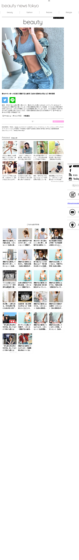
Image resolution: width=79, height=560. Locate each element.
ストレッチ (36, 127)
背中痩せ (43, 128)
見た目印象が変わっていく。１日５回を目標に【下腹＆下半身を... (40, 157)
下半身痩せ (23, 128)
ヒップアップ (57, 127)
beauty (10, 12)
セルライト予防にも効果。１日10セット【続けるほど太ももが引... (9, 177)
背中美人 (48, 128)
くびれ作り (30, 127)
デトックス (50, 127)
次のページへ (58, 121)
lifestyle (69, 12)
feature (49, 12)
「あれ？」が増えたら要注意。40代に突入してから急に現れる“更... (25, 157)
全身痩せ (33, 128)
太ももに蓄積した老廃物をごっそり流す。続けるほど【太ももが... (9, 157)
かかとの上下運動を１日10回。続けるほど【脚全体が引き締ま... (56, 157)
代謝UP (28, 128)
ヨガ (11, 128)
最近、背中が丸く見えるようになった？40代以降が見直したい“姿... (40, 177)
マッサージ (7, 128)
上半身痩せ (16, 128)
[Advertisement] (33, 201)
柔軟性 (38, 128)
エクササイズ (23, 127)
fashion (29, 12)
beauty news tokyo (19, 130)
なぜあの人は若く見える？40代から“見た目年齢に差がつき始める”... (25, 177)
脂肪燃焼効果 (55, 128)
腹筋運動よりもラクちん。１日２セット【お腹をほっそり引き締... (56, 177)
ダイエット (43, 127)
